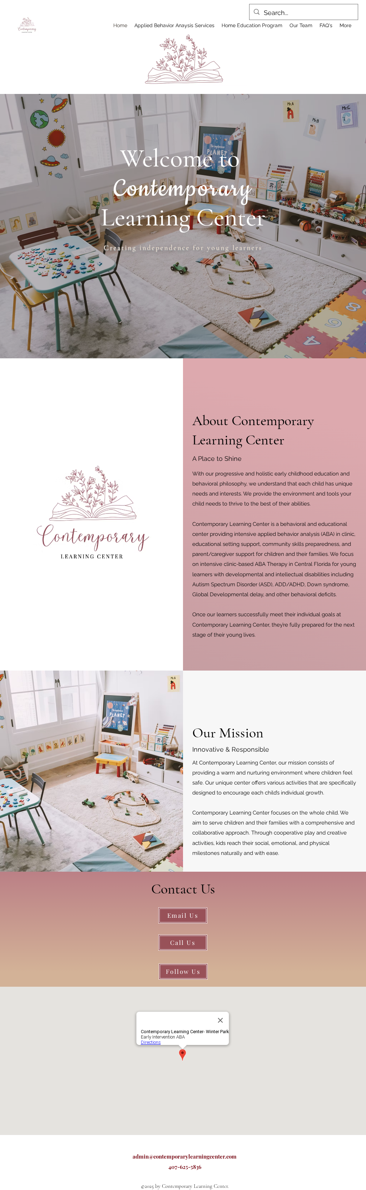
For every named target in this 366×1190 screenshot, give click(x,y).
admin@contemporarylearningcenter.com (185, 1156)
